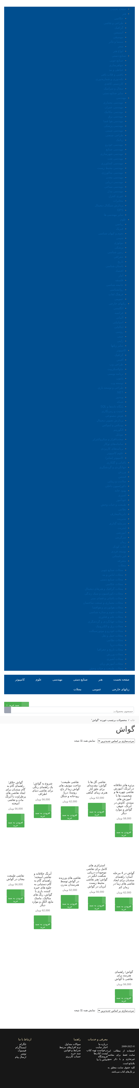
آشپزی (122, 495)
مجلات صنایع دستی (111, 579)
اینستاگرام (21, 1047)
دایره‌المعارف (118, 514)
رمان (123, 542)
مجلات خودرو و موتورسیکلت (106, 630)
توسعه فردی (118, 551)
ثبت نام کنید (116, 699)
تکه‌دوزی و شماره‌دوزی (109, 79)
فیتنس (122, 476)
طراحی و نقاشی (113, 23)
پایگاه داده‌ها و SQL (111, 406)
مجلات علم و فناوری (110, 616)
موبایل (119, 434)
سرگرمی (120, 537)
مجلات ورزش (115, 654)
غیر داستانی (119, 556)
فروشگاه (103, 1056)
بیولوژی (118, 242)
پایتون (119, 378)
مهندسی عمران (114, 107)
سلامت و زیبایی (117, 481)
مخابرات (118, 200)
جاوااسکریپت (115, 369)
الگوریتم (118, 429)
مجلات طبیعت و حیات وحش (106, 668)
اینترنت (122, 527)
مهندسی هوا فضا (113, 121)
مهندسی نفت (115, 158)
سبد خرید (76, 1053)
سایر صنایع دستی (113, 93)
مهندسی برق (115, 116)
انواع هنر (118, 51)
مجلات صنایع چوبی (112, 570)
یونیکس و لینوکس (112, 425)
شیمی (119, 238)
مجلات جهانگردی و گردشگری (105, 621)
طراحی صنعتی (114, 135)
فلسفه (119, 280)
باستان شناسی (114, 266)
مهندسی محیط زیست (110, 167)
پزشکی (119, 247)
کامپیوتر (121, 350)
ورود (132, 699)
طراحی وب (116, 364)
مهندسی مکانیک (113, 111)
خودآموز (121, 499)
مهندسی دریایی (114, 182)
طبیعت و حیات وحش (113, 504)
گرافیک (119, 27)
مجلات (122, 565)
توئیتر (24, 1053)
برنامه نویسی (115, 373)
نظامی (122, 509)
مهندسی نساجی (113, 186)
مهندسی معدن (114, 177)
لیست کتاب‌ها (101, 1053)
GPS (120, 210)
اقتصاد (119, 270)
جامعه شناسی (114, 284)
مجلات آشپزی (115, 658)
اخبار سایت (102, 1047)
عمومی (118, 299)
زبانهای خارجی (117, 303)
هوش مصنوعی (114, 415)
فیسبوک (23, 1050)
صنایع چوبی (116, 60)
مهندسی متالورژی (112, 172)
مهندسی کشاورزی (112, 163)
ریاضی (119, 224)
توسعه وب (117, 383)
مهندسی (121, 97)
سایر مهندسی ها (113, 214)
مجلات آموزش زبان (111, 663)
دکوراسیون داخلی (115, 486)
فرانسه (119, 312)
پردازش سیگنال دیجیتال (109, 205)
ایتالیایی (118, 327)
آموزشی (121, 532)
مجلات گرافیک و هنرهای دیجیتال (104, 588)
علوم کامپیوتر (115, 453)
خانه (132, 720)
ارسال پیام (21, 1056)
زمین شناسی (115, 252)
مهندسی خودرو (114, 144)
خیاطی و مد (116, 69)
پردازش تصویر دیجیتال (110, 420)
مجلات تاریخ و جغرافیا (110, 649)
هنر (124, 13)
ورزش (122, 471)
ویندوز (119, 397)
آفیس (120, 359)
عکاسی (118, 18)
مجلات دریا (116, 644)
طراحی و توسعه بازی (110, 387)
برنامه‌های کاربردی (112, 448)
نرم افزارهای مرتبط (70, 1047)
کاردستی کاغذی (113, 83)
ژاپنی (120, 340)
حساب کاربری (73, 1056)
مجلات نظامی (115, 640)
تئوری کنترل (116, 196)
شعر (120, 46)
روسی (119, 331)
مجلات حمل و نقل (112, 635)
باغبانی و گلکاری (116, 462)
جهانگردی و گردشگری (112, 467)
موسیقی (118, 37)
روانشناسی (116, 289)
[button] (124, 836)
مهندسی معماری (113, 102)
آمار (121, 275)
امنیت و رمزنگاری (112, 411)
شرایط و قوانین (72, 1050)
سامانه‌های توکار (113, 443)
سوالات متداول (73, 1044)
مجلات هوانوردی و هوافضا (107, 607)
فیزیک (119, 228)
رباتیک (119, 139)
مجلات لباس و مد (112, 574)
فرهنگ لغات (116, 294)
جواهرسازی (116, 65)
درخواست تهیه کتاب (97, 1050)
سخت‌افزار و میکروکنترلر (108, 439)
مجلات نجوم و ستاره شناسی (106, 612)
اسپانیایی (118, 322)
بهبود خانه (120, 490)
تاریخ (120, 261)
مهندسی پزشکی (113, 125)
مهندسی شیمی (114, 130)
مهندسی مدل (115, 191)
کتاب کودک (119, 546)
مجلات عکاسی (114, 584)
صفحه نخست (118, 8)
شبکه (120, 401)
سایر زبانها (117, 345)
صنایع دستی (119, 55)
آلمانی (119, 317)
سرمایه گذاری (117, 523)
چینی (120, 336)
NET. (120, 392)
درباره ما (103, 1044)
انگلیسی (118, 308)
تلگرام (23, 1044)
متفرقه (121, 560)
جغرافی (118, 256)
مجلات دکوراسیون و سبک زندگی (104, 593)
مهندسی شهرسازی (111, 153)
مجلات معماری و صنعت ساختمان (103, 602)
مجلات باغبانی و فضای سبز (107, 598)
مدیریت (121, 518)
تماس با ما (102, 1059)
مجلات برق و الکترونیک (109, 626)
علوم (123, 219)
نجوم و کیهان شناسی (110, 233)
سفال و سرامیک (113, 88)
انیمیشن (118, 32)
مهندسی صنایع (114, 149)
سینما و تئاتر (116, 41)
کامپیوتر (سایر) (114, 457)
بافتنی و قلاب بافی (112, 74)
